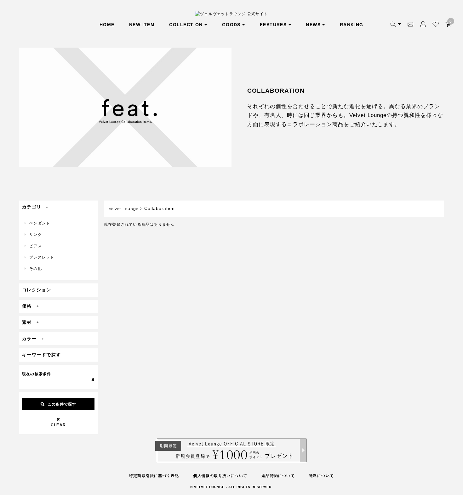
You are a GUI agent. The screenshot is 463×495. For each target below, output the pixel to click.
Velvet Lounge (123, 208)
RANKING (351, 24)
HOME (107, 24)
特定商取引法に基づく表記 (154, 476)
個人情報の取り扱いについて (220, 476)
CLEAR (58, 425)
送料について (321, 476)
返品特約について (278, 476)
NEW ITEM (142, 24)
